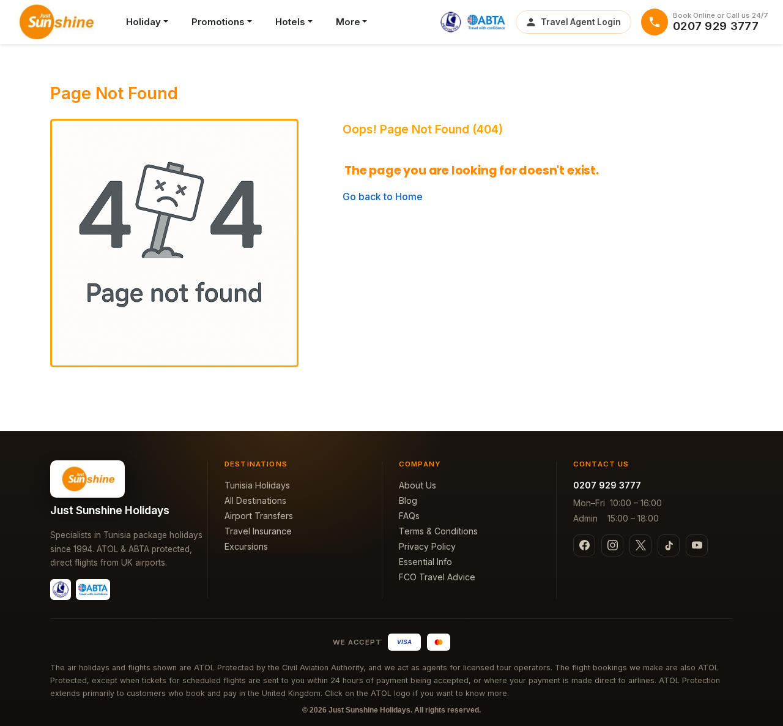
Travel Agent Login (581, 22)
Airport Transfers (259, 516)
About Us (417, 485)
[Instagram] (612, 545)
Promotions (218, 22)
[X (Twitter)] (640, 545)
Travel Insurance (258, 531)
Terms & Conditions (438, 531)
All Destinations (255, 500)
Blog (408, 500)
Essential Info (425, 561)
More (348, 22)
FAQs (409, 516)
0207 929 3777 (607, 485)
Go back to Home (383, 196)
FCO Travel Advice (437, 577)
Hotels (290, 22)
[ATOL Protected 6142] (451, 22)
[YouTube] (697, 545)
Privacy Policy (427, 546)
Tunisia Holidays (257, 485)
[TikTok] (669, 545)
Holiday (143, 22)
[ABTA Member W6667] (486, 22)
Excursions (246, 546)
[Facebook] (584, 545)
